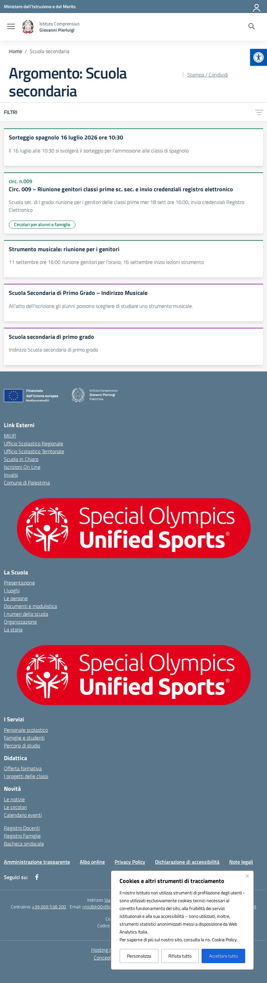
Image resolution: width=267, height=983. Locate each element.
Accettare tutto (223, 955)
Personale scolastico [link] (26, 730)
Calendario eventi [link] (23, 815)
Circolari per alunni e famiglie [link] (42, 224)
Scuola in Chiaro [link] (21, 459)
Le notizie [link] (14, 799)
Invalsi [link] (11, 475)
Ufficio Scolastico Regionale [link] (33, 443)
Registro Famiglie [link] (22, 836)
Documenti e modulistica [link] (30, 606)
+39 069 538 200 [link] (49, 906)
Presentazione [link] (19, 582)
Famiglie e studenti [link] (24, 738)
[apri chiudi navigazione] (11, 27)
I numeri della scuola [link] (26, 614)
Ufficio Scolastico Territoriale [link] (34, 451)
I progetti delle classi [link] (26, 776)
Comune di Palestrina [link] (27, 482)
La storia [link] (13, 629)
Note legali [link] (241, 862)
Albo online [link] (92, 862)
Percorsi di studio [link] (22, 745)
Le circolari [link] (15, 807)
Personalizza (139, 955)
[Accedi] (257, 6)
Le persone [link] (16, 598)
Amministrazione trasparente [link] (37, 862)
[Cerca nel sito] (251, 27)
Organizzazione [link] (20, 622)
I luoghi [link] (12, 590)
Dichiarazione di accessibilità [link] (187, 862)
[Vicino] (247, 876)
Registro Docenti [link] (22, 828)
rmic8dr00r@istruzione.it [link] (106, 906)
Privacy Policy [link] (130, 862)
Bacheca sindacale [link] (24, 843)
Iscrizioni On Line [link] (22, 467)
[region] (182, 920)
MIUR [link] (10, 436)
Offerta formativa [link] (23, 768)
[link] (258, 57)
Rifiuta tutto (179, 955)
